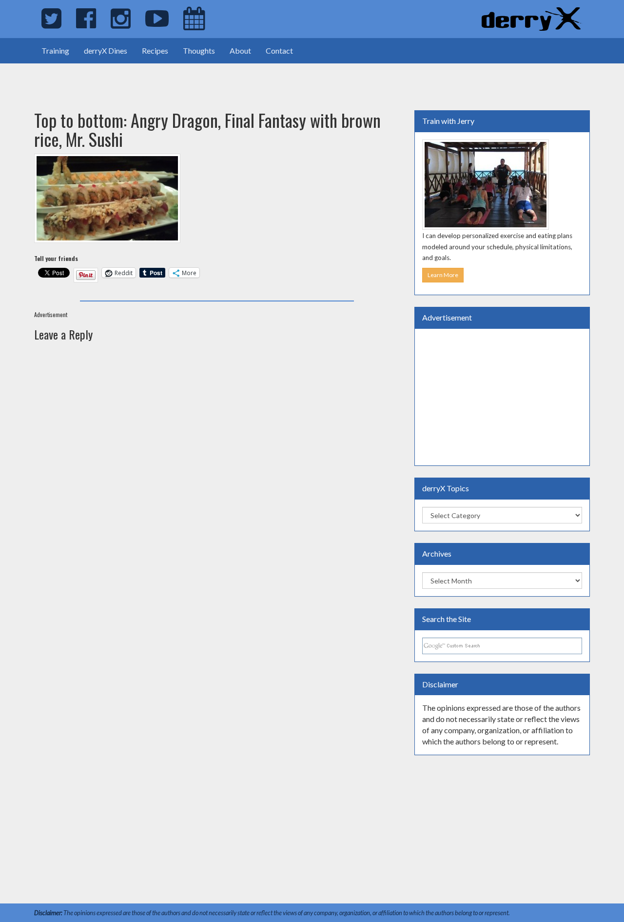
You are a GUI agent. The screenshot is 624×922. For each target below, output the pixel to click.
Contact (279, 50)
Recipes (155, 50)
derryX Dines (105, 50)
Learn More (443, 275)
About (240, 50)
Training (55, 50)
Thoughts (199, 50)
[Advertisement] (114, 78)
